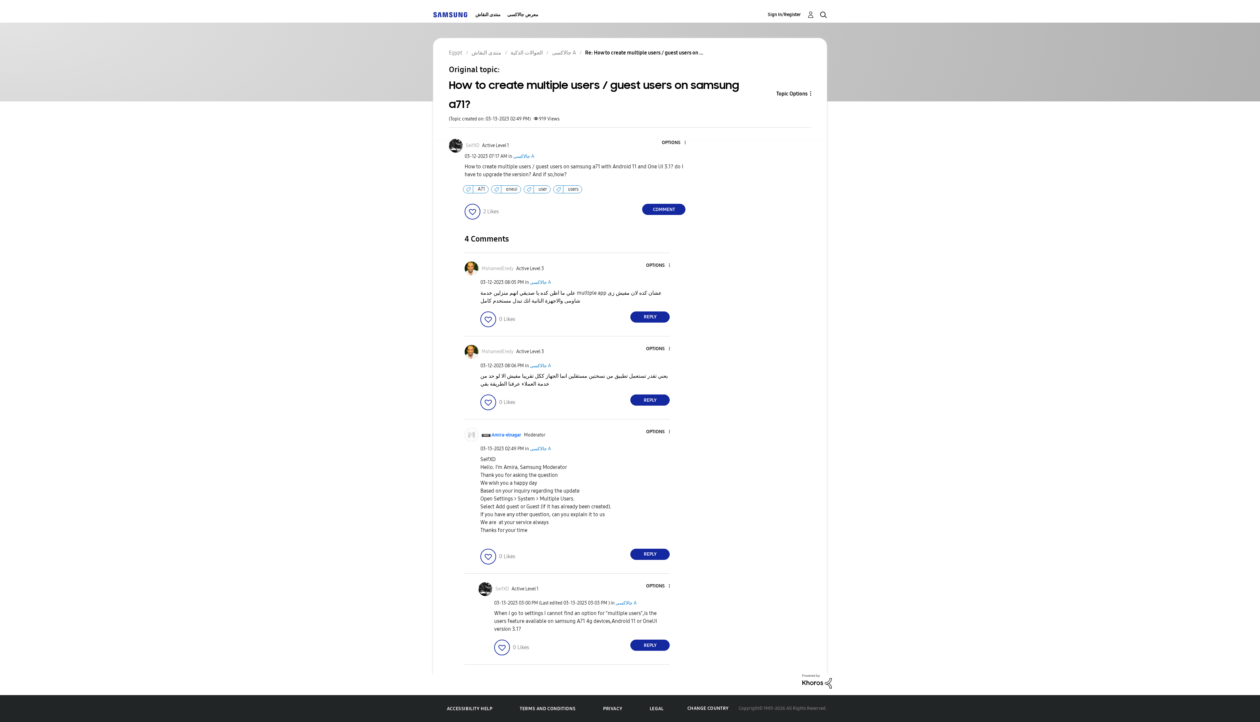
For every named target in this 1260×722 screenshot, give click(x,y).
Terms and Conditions (548, 708)
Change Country (708, 708)
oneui (511, 189)
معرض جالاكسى (522, 14)
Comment (664, 209)
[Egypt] (450, 14)
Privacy (612, 708)
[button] (674, 143)
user (542, 189)
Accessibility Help (470, 708)
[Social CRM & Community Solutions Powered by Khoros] (817, 681)
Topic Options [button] (792, 94)
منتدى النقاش (488, 14)
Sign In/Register (784, 14)
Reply (650, 317)
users (573, 189)
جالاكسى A (523, 156)
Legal (657, 708)
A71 (481, 189)
